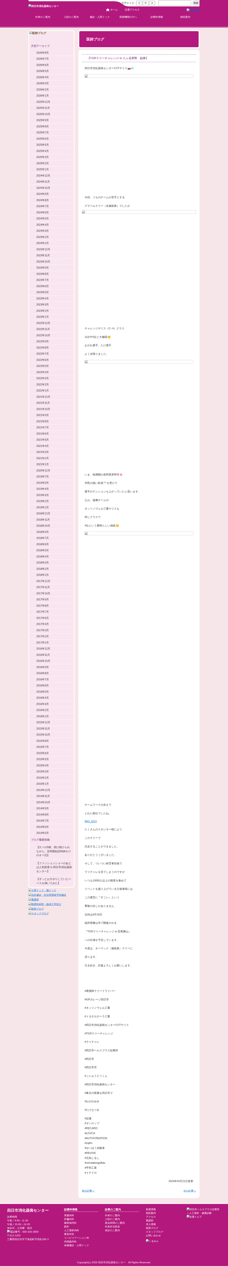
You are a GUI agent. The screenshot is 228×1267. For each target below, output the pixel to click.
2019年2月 (42, 501)
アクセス (151, 1216)
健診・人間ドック (100, 16)
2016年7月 (42, 679)
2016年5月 (42, 691)
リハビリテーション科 (76, 1237)
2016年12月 (43, 648)
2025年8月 (42, 126)
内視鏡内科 (70, 1241)
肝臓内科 (69, 1219)
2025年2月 (42, 163)
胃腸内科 (69, 1215)
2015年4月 (42, 765)
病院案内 (185, 16)
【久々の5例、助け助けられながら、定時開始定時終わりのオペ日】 (53, 851)
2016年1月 (42, 716)
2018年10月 (43, 525)
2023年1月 (42, 316)
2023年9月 (42, 267)
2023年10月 (43, 261)
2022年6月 (42, 359)
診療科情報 (157, 16)
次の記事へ (189, 1190)
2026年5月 (42, 70)
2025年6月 (42, 138)
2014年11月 (43, 796)
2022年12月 (43, 322)
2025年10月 (43, 114)
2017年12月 (43, 581)
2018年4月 (42, 556)
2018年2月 (42, 568)
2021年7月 (42, 427)
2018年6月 (42, 544)
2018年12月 (43, 513)
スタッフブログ (154, 1231)
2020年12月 (43, 470)
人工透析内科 (71, 1230)
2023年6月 (42, 286)
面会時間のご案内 (115, 1222)
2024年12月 (43, 175)
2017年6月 (42, 617)
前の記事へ (88, 1190)
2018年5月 (42, 550)
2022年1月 (42, 390)
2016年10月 (43, 660)
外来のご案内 (42, 16)
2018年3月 (42, 562)
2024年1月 (42, 243)
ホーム (114, 9)
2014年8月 (42, 814)
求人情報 (151, 1224)
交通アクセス (132, 9)
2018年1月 (42, 574)
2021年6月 (42, 433)
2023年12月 (43, 249)
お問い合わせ (153, 1235)
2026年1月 (42, 95)
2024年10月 (43, 187)
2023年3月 (42, 304)
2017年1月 (42, 642)
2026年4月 (42, 77)
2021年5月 (42, 439)
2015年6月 (42, 753)
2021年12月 (43, 396)
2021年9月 (42, 415)
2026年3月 (42, 83)
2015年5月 (42, 759)
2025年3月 (42, 157)
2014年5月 (42, 832)
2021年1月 (42, 464)
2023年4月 (42, 298)
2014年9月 (42, 808)
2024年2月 (42, 236)
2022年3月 (42, 378)
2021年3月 (42, 451)
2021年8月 (42, 421)
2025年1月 (42, 169)
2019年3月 (42, 495)
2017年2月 (42, 636)
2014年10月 (43, 802)
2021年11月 (43, 402)
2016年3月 (42, 703)
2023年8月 (42, 273)
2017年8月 (42, 605)
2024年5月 (42, 218)
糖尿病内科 (70, 1222)
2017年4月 (42, 623)
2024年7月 (42, 206)
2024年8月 (42, 200)
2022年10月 (43, 335)
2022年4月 (42, 372)
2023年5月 (42, 292)
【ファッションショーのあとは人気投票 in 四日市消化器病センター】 (54, 867)
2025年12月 (43, 101)
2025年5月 (42, 144)
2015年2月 (42, 777)
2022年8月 (42, 347)
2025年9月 (42, 120)
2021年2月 (42, 458)
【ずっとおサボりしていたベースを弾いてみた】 (53, 881)
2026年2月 (42, 89)
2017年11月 (43, 587)
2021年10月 (43, 409)
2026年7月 (42, 58)
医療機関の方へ (128, 16)
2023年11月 (43, 255)
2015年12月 (43, 722)
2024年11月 (43, 181)
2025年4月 (42, 150)
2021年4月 (42, 445)
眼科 (66, 1226)
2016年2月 (42, 710)
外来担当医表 (112, 1226)
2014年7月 (42, 820)
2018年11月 (43, 519)
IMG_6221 (91, 821)
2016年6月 (42, 685)
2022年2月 (42, 384)
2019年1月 (42, 507)
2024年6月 (42, 212)
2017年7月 (42, 611)
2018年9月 (42, 531)
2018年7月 (42, 537)
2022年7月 (42, 353)
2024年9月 (42, 193)
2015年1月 (42, 783)
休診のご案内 (112, 1230)
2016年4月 (42, 697)
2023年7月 (42, 279)
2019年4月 (42, 488)
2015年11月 (43, 728)
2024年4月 (42, 224)
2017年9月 (42, 599)
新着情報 (151, 1209)
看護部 (149, 1220)
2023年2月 (42, 310)
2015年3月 (42, 771)
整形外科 (69, 1234)
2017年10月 (43, 593)
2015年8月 (42, 740)
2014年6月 (42, 826)
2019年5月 (42, 482)
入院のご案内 (71, 16)
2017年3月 (42, 630)
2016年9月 (42, 667)
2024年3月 (42, 230)
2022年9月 (42, 341)
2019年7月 (42, 476)
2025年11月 (43, 107)
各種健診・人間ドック (76, 1245)
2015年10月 (43, 734)
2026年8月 (42, 52)
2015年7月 (42, 746)
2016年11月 (43, 654)
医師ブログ (152, 1228)
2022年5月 (42, 365)
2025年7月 (42, 132)
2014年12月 (43, 789)
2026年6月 (42, 64)
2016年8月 (42, 673)
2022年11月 (43, 329)
